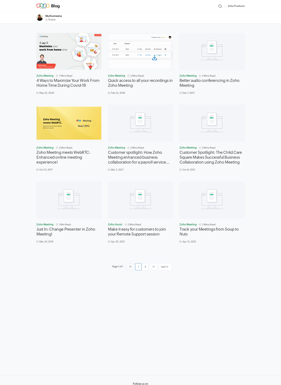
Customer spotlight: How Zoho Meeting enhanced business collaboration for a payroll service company (137, 157)
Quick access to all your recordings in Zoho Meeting (140, 83)
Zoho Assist (115, 224)
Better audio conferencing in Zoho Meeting (210, 83)
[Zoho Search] (220, 6)
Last (163, 266)
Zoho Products (236, 6)
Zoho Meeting (45, 75)
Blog (55, 6)
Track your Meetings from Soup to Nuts (209, 231)
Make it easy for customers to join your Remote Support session (137, 231)
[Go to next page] (153, 266)
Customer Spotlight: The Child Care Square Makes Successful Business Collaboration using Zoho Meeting (211, 157)
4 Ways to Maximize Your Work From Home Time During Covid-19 (68, 83)
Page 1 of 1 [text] (117, 266)
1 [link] (138, 266)
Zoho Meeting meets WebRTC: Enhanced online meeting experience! (63, 157)
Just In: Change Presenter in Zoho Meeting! (65, 231)
